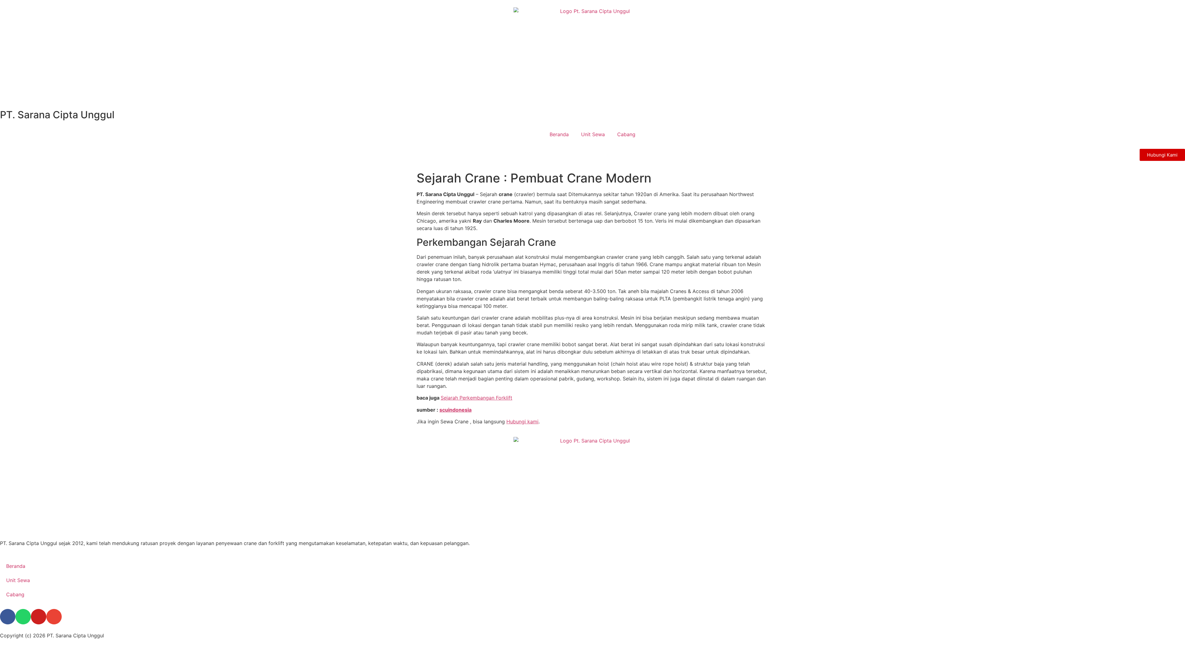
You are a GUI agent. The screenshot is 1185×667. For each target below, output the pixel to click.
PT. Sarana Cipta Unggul (57, 115)
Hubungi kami (522, 421)
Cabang (626, 134)
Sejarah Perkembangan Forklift (476, 398)
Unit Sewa (593, 134)
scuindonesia (455, 410)
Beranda (559, 134)
